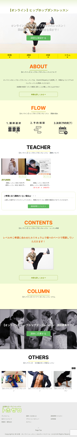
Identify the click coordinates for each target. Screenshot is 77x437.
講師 (29, 55)
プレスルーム (5, 416)
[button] (74, 368)
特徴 (10, 55)
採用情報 (53, 419)
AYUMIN (6, 180)
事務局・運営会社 (7, 422)
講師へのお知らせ (31, 416)
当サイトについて (7, 419)
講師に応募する (38, 333)
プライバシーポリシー (32, 419)
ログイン (28, 422)
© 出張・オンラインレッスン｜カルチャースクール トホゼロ (36, 434)
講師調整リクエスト (38, 206)
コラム (67, 55)
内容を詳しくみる (37, 278)
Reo (28, 180)
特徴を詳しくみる (37, 94)
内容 (48, 55)
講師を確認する (38, 38)
